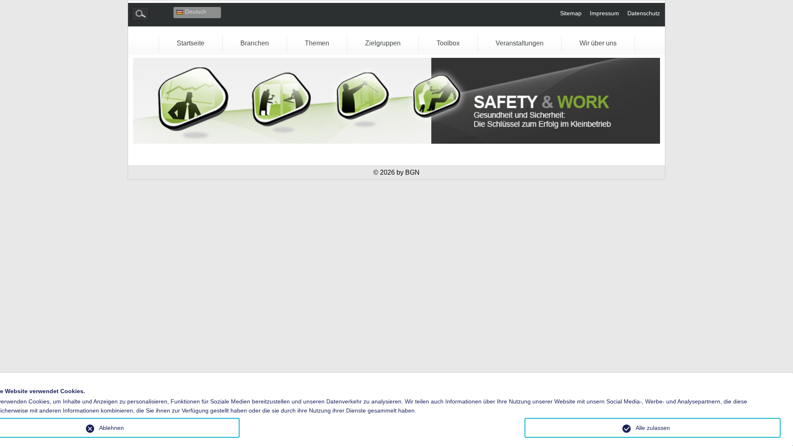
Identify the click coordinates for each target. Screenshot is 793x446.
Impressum (604, 13)
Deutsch (196, 11)
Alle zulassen (653, 428)
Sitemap (571, 13)
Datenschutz (643, 13)
